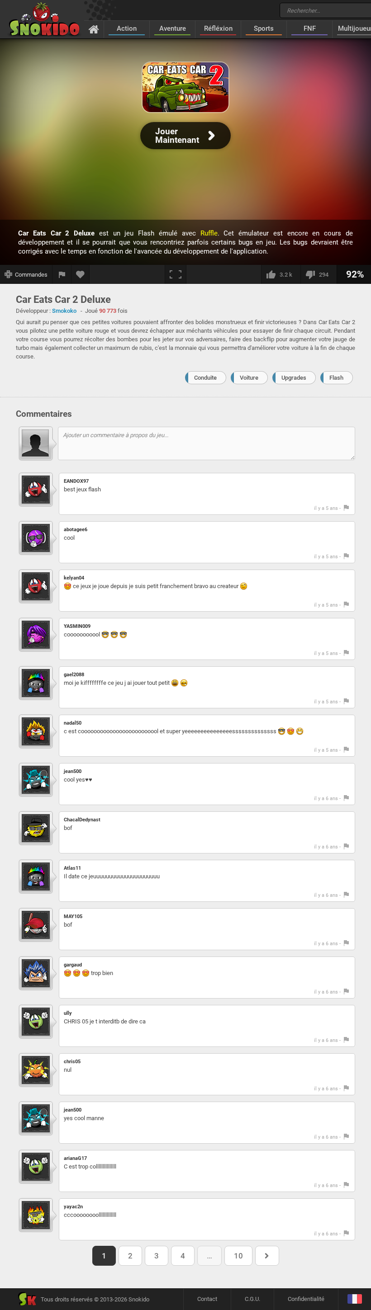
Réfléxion (218, 28)
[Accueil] (94, 29)
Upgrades (293, 377)
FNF (310, 28)
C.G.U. (252, 1299)
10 (238, 1255)
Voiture (249, 377)
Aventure (172, 28)
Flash (336, 377)
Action (127, 28)
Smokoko (64, 310)
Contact (207, 1299)
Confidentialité (306, 1299)
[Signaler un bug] (61, 274)
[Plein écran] (175, 274)
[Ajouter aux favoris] (80, 274)
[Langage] (354, 1299)
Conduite (205, 377)
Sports (264, 28)
